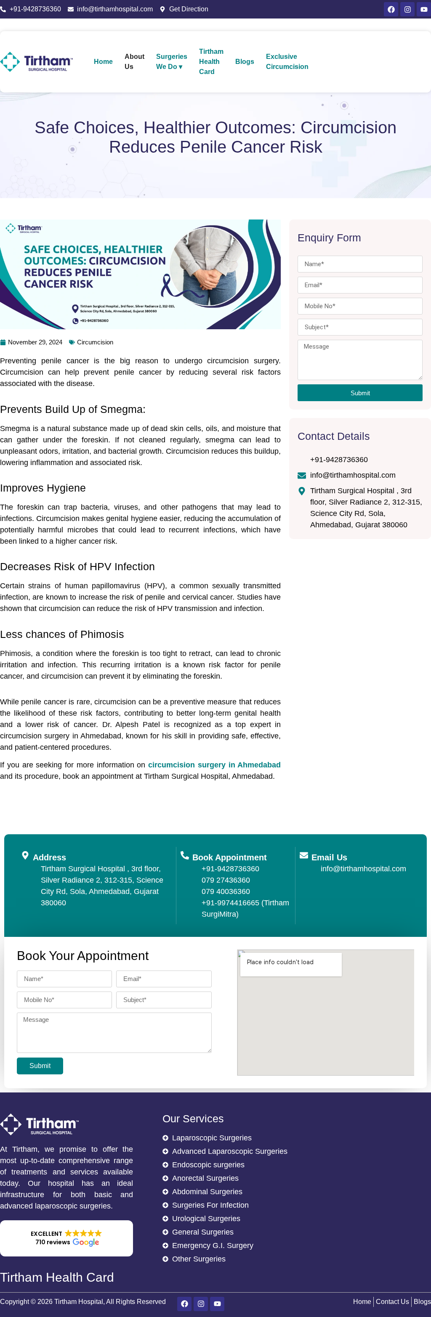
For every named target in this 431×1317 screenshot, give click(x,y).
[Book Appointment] (185, 855)
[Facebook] (391, 9)
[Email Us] (304, 855)
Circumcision (95, 342)
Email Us (329, 857)
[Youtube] (424, 9)
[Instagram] (407, 9)
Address (49, 857)
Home (103, 61)
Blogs (244, 61)
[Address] (25, 855)
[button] (66, 1238)
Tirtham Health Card (211, 61)
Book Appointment (229, 857)
